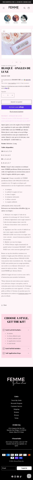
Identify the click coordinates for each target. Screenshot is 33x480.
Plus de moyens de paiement (16, 111)
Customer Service (16, 406)
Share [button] (5, 305)
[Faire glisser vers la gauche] (12, 62)
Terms (16, 418)
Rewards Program (16, 403)
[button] (4, 8)
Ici (26, 208)
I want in (24, 468)
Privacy (16, 415)
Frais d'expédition (12, 83)
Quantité (3, 91)
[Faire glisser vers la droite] (21, 62)
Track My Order (16, 400)
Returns (16, 412)
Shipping (16, 409)
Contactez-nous (23, 293)
